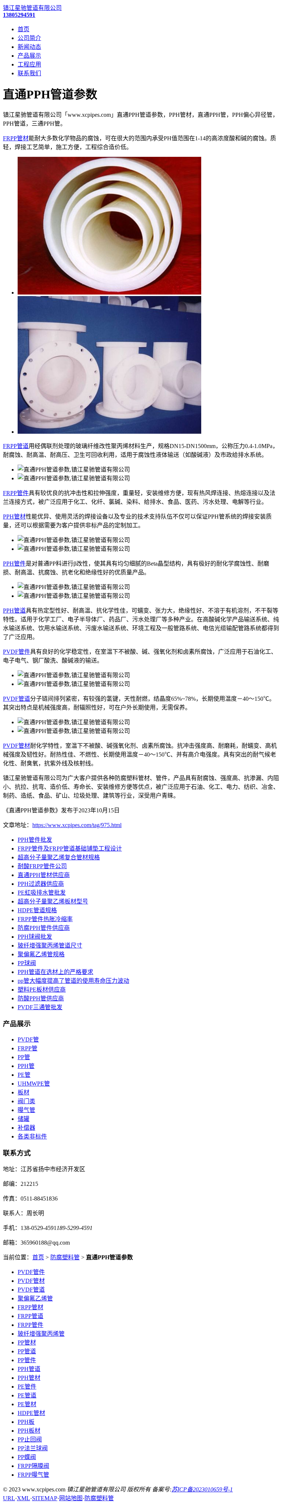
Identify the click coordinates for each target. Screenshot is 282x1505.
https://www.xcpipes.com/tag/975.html (77, 825)
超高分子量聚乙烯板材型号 (53, 901)
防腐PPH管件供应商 (44, 928)
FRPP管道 (16, 446)
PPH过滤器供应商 (41, 884)
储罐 (23, 1119)
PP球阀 (27, 963)
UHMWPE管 (34, 1083)
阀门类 (26, 1101)
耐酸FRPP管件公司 (42, 866)
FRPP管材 (16, 138)
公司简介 (29, 38)
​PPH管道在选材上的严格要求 (55, 972)
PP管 (24, 1057)
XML (23, 1498)
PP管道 (27, 1351)
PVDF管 (28, 1039)
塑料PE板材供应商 (42, 989)
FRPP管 (27, 1048)
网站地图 (71, 1498)
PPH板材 (29, 1431)
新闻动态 (29, 47)
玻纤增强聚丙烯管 (41, 1334)
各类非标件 (32, 1136)
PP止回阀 (30, 1439)
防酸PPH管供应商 (41, 998)
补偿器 (26, 1128)
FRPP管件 (16, 493)
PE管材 (27, 1404)
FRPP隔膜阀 (33, 1466)
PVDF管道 (16, 699)
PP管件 (27, 1360)
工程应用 (29, 64)
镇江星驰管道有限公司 (32, 8)
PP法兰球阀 (33, 1448)
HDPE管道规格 (37, 910)
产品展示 (29, 56)
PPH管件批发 (35, 840)
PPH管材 (14, 516)
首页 (23, 29)
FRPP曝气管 (33, 1475)
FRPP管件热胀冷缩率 (45, 919)
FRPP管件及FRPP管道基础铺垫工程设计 (70, 848)
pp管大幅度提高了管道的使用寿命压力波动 (73, 981)
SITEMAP (44, 1498)
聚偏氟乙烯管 (35, 1298)
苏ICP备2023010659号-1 (202, 1489)
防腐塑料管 (65, 1257)
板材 (23, 1092)
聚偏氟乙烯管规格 (41, 954)
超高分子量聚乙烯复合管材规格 (59, 857)
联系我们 (29, 73)
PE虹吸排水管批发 (42, 892)
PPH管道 (14, 610)
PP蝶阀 (27, 1457)
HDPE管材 (31, 1413)
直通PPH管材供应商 (44, 875)
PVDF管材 (16, 746)
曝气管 (26, 1110)
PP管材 (27, 1342)
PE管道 (27, 1395)
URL (9, 1498)
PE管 (24, 1075)
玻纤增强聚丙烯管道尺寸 (50, 945)
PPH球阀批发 (35, 937)
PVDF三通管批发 (40, 1007)
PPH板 (26, 1422)
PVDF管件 (16, 652)
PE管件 (27, 1386)
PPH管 (26, 1066)
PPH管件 (14, 563)
